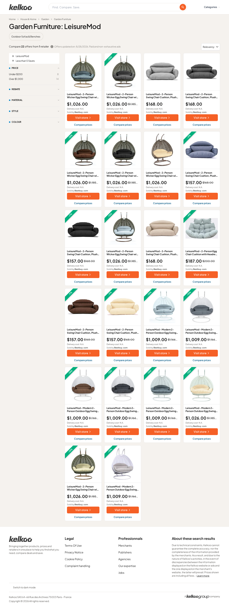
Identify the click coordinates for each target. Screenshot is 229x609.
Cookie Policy (74, 559)
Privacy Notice (74, 552)
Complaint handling (77, 566)
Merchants (125, 545)
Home (12, 19)
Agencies (124, 559)
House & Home (28, 19)
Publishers (125, 552)
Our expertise (127, 566)
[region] (114, 36)
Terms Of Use (73, 545)
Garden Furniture (62, 19)
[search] (183, 7)
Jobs (121, 572)
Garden (45, 19)
